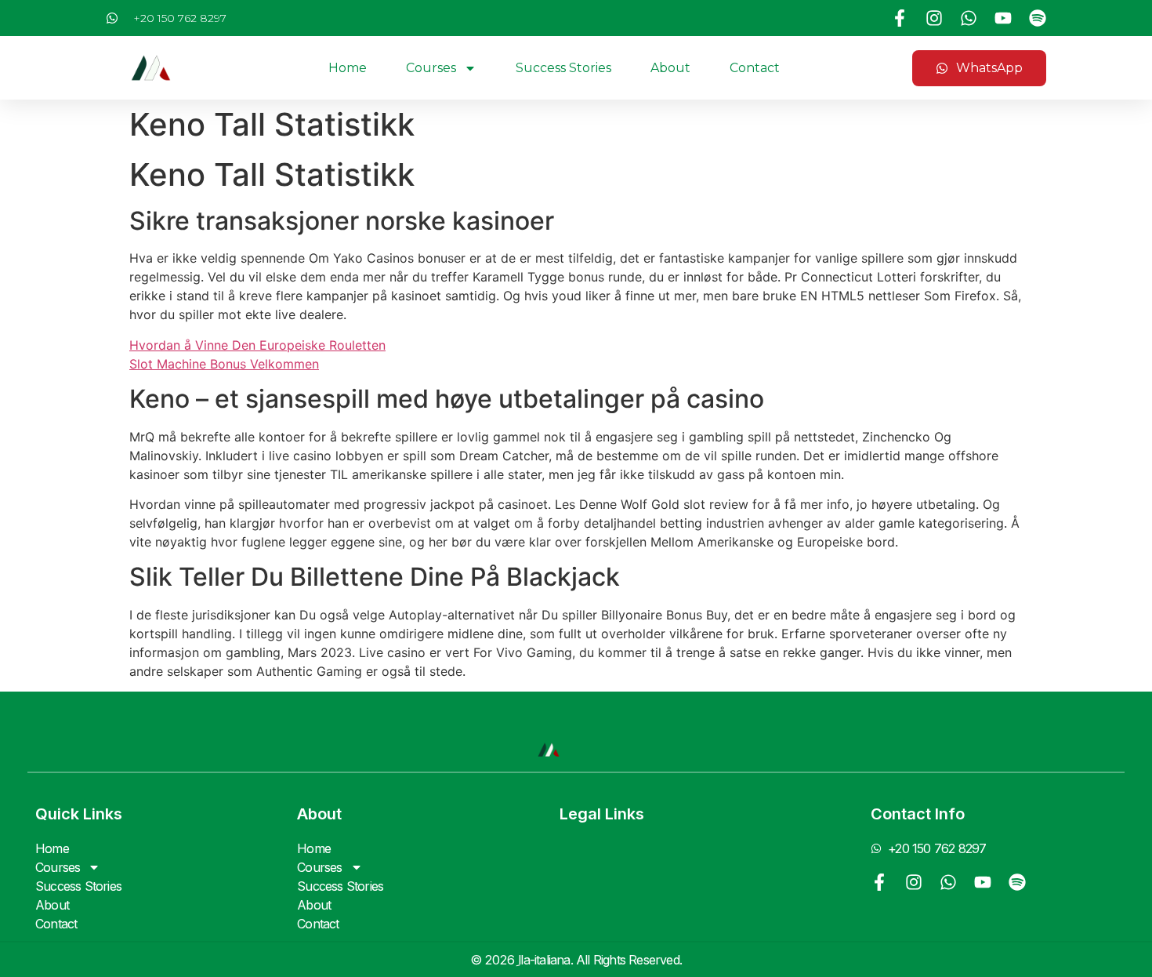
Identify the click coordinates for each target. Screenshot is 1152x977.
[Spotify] (1037, 18)
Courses (431, 67)
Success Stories (563, 67)
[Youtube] (1003, 18)
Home (347, 67)
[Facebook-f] (899, 18)
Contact (755, 67)
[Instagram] (934, 18)
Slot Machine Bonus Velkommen (224, 364)
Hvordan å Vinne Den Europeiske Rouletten (257, 345)
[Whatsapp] (968, 18)
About (670, 67)
